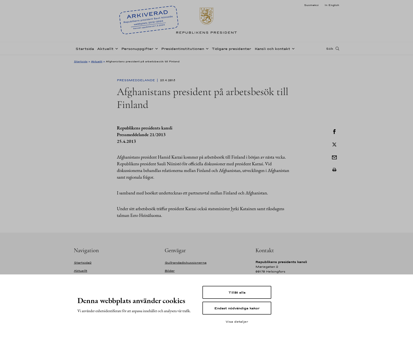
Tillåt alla (236, 292)
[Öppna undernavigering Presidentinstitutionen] (206, 48)
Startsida (85, 48)
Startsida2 (83, 263)
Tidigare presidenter (231, 48)
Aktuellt (105, 48)
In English (332, 5)
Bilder (170, 271)
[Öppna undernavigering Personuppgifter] (155, 48)
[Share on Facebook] (334, 131)
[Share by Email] (334, 156)
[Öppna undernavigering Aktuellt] (116, 48)
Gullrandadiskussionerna (185, 263)
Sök (329, 48)
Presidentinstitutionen (182, 48)
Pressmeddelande (136, 80)
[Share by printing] (334, 169)
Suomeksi (311, 5)
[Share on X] (334, 144)
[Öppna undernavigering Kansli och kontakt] (292, 48)
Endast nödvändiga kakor (237, 308)
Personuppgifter (137, 48)
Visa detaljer (237, 321)
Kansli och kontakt (272, 48)
